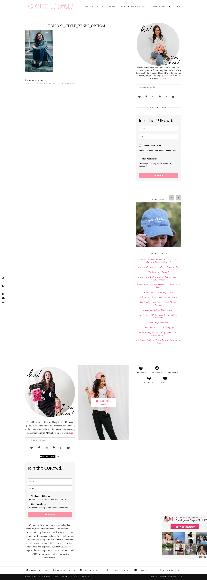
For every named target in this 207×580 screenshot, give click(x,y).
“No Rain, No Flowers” (158, 271)
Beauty (111, 6)
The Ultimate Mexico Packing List (158, 327)
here (164, 78)
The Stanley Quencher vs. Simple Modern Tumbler (158, 303)
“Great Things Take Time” (158, 322)
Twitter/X (37, 570)
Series (123, 6)
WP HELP (177, 577)
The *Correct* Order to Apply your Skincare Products (158, 316)
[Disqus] (77, 123)
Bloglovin (171, 570)
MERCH (157, 6)
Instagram (64, 570)
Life (56, 577)
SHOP (165, 6)
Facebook (91, 570)
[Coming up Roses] (50, 6)
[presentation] (171, 197)
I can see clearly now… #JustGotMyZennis (50, 82)
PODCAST (147, 6)
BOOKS (134, 6)
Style (100, 6)
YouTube (145, 570)
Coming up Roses (41, 577)
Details (176, 6)
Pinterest (118, 570)
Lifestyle (88, 6)
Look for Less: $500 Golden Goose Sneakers (158, 297)
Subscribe (158, 175)
